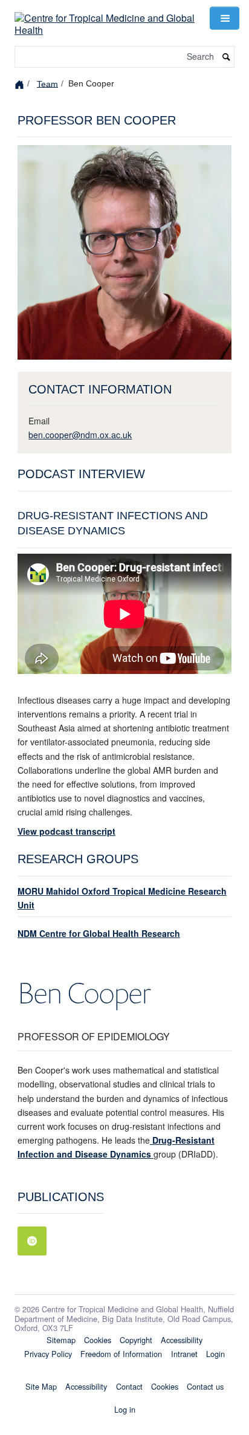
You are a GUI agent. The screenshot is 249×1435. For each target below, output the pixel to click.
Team (47, 83)
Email (39, 421)
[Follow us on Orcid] (32, 1240)
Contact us (205, 1386)
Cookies (97, 1340)
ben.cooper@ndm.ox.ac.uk (80, 435)
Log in (124, 1409)
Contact (129, 1386)
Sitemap (61, 1340)
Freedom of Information (121, 1353)
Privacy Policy (48, 1353)
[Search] (226, 57)
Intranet (184, 1353)
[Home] (21, 83)
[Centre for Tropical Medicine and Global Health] (105, 17)
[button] (224, 18)
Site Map (41, 1386)
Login (215, 1353)
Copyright (136, 1340)
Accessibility (181, 1340)
